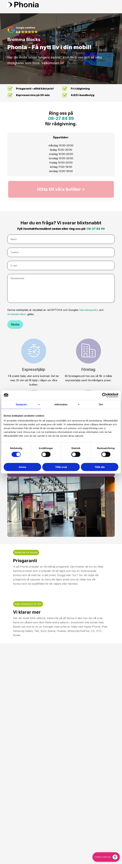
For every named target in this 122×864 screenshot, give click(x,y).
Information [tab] (61, 404)
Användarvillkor (17, 314)
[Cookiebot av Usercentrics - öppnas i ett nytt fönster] (104, 395)
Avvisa (22, 467)
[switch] (46, 454)
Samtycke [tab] (21, 404)
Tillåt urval (61, 467)
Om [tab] (101, 404)
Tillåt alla (100, 467)
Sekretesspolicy (88, 310)
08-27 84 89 (61, 118)
